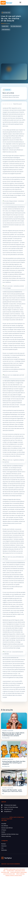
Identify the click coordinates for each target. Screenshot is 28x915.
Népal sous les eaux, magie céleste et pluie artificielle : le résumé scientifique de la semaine (13, 734)
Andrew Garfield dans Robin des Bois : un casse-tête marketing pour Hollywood (13, 763)
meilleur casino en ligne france (16, 817)
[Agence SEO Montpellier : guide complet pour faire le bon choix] (14, 778)
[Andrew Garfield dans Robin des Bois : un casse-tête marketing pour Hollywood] (14, 749)
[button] (20, 2)
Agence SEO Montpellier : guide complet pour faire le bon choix (12, 790)
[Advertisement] (14, 47)
